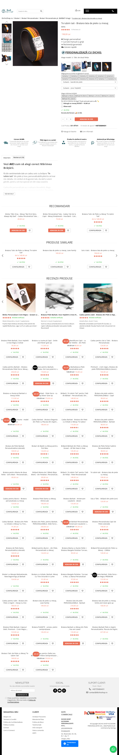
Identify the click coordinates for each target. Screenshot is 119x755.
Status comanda (38, 730)
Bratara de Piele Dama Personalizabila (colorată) (15, 549)
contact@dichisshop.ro (98, 692)
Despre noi (7, 717)
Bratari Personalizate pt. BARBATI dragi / (56, 18)
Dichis (63, 27)
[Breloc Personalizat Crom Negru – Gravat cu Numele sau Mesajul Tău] (21, 298)
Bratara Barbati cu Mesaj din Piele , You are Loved (74, 628)
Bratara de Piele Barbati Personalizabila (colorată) (15, 447)
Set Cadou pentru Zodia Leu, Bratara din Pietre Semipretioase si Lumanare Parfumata (44, 654)
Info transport (37, 728)
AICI (11, 164)
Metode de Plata (38, 719)
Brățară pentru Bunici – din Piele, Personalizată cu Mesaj (45, 549)
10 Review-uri (75, 29)
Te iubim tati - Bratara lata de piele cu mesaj (104, 473)
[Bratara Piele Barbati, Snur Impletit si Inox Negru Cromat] (59, 298)
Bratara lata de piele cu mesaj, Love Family (59, 250)
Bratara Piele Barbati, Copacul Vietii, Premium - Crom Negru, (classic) (15, 628)
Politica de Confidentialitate (13, 722)
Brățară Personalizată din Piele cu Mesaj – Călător (104, 549)
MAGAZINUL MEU (10, 712)
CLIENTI (35, 712)
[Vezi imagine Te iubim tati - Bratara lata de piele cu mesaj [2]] (7, 47)
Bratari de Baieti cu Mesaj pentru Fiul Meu (45, 447)
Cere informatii (87, 131)
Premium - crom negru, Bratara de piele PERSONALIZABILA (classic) (104, 368)
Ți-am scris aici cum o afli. (88, 101)
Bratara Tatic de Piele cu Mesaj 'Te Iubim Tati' (98, 215)
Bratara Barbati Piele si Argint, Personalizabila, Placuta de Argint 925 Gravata (104, 628)
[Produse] (88, 11)
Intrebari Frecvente (39, 717)
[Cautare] (41, 11)
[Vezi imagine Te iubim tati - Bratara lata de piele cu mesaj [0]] (7, 28)
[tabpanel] (35, 43)
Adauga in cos (86, 119)
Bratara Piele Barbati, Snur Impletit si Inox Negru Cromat (63, 315)
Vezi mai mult (9, 194)
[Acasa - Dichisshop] (8, 11)
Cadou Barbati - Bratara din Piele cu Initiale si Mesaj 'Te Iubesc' (74, 420)
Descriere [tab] (6, 158)
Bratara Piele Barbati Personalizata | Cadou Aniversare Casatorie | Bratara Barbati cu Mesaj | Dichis (74, 523)
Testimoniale (36, 725)
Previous (7, 22)
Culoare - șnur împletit (72, 88)
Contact (6, 728)
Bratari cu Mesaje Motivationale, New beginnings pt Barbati (15, 575)
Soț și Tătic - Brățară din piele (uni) (104, 499)
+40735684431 (98, 689)
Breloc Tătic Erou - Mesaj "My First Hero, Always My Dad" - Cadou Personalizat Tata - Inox (21, 215)
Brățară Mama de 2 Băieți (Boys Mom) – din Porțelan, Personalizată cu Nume (44, 473)
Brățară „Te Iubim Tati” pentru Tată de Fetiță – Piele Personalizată (74, 473)
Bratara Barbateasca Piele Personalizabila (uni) (74, 368)
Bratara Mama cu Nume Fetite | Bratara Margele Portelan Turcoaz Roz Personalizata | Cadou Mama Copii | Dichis (74, 549)
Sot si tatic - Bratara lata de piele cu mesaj (97, 250)
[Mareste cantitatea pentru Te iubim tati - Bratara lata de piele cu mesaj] (70, 119)
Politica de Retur (38, 722)
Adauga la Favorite (69, 131)
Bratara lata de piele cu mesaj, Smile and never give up (104, 602)
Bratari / (17, 18)
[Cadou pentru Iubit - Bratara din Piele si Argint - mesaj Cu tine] (98, 298)
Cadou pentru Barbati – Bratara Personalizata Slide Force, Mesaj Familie (14, 368)
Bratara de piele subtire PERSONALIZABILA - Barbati (104, 420)
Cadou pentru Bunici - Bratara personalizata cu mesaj (15, 500)
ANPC (34, 733)
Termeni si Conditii (9, 719)
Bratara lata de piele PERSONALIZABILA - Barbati (74, 602)
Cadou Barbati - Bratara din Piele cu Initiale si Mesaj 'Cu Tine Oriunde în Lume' (15, 523)
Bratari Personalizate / (30, 18)
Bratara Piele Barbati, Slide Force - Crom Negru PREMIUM (104, 575)
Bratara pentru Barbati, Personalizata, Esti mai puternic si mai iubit (44, 368)
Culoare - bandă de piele (72, 82)
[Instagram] (64, 691)
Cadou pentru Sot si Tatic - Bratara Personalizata (104, 341)
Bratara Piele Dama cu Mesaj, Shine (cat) (44, 500)
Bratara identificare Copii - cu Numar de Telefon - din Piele (74, 341)
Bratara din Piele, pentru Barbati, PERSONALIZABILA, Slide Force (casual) (45, 523)
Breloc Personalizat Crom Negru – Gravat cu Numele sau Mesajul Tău (30, 315)
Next (7, 64)
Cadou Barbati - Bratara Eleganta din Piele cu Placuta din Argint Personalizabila (45, 420)
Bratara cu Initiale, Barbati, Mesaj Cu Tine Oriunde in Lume (45, 575)
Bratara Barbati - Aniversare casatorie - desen (74, 500)
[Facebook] (55, 691)
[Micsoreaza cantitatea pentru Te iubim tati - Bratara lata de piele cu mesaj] (63, 119)
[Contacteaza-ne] (113, 11)
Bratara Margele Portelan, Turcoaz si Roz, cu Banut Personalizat (74, 575)
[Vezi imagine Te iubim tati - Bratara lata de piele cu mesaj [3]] (7, 58)
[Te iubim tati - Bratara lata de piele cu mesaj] (35, 43)
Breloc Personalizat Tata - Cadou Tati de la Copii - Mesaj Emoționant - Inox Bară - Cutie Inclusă (59, 215)
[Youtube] (60, 691)
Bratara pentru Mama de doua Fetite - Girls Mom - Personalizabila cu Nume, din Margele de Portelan (14, 473)
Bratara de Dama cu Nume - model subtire (14, 420)
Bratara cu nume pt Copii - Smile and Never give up (44, 341)
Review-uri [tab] (18, 157)
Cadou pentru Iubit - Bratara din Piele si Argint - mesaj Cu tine (15, 602)
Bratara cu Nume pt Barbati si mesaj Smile (15, 394)
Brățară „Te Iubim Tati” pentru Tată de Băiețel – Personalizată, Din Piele (74, 394)
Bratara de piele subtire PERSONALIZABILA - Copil (104, 394)
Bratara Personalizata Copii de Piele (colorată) (104, 523)
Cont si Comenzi (9, 730)
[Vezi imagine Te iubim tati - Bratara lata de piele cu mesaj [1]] (7, 38)
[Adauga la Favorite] (29, 230)
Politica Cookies (8, 725)
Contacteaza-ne (71, 744)
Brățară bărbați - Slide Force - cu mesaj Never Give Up (44, 394)
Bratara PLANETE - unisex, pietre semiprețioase (44, 628)
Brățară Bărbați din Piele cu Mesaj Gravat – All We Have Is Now (74, 447)
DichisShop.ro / (8, 18)
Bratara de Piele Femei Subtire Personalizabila (104, 447)
